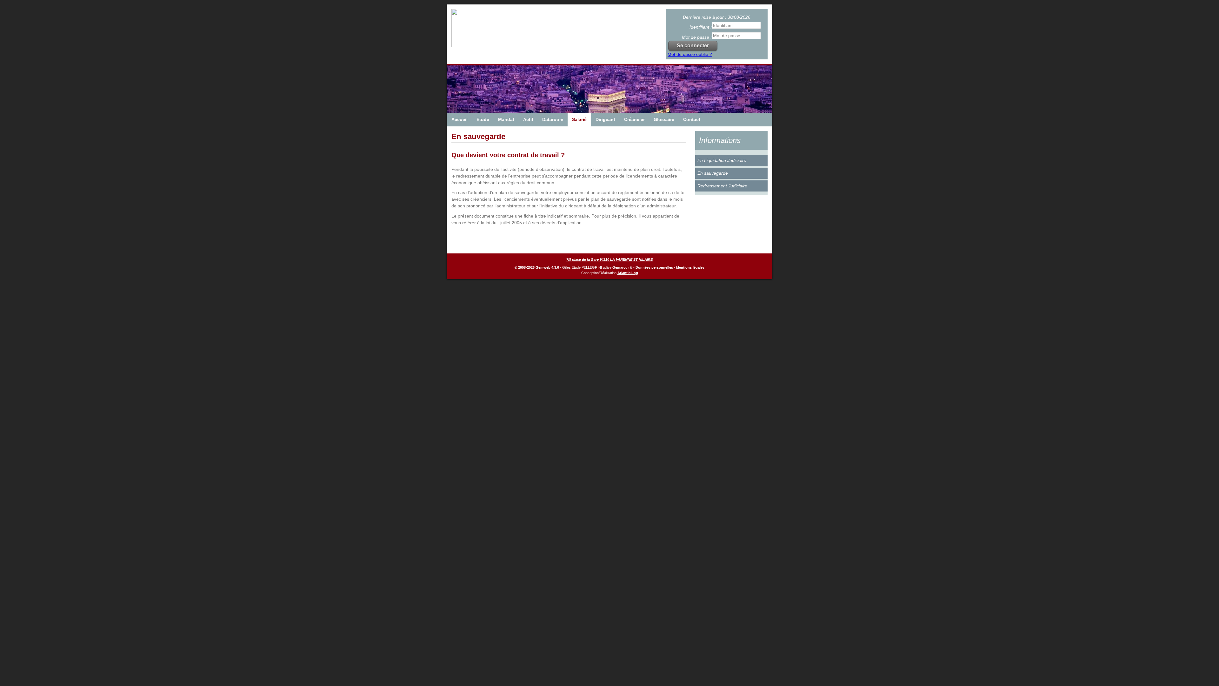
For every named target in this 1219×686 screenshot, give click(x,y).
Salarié (579, 119)
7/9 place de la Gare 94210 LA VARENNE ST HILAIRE (609, 259)
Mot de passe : (697, 37)
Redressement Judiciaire (722, 185)
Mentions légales (690, 267)
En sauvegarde (712, 173)
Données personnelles (654, 267)
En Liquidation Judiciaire (721, 160)
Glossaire (664, 119)
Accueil (459, 119)
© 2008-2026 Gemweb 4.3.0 (537, 267)
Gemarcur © (622, 267)
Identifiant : (700, 27)
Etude (482, 119)
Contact (691, 119)
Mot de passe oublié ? (690, 54)
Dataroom (552, 119)
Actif (528, 119)
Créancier (634, 119)
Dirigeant (605, 119)
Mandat (506, 119)
